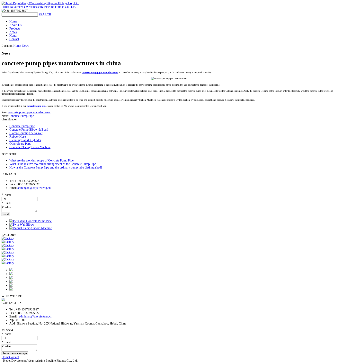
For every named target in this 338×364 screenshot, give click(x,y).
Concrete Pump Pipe (21, 115)
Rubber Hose (17, 136)
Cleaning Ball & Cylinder (25, 140)
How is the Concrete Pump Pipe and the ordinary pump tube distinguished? (55, 167)
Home (13, 21)
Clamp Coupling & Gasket (25, 133)
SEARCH (45, 14)
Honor (13, 35)
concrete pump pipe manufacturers (29, 112)
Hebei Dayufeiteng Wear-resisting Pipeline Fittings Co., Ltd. (39, 6)
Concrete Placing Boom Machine (29, 147)
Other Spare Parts (20, 143)
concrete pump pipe (36, 106)
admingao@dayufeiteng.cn (34, 187)
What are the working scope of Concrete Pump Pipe (41, 160)
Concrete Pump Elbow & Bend (28, 129)
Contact (14, 39)
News (13, 32)
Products (14, 28)
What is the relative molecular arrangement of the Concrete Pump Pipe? (53, 164)
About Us (15, 25)
